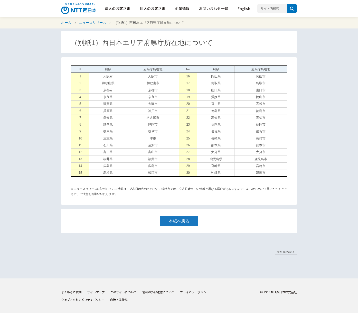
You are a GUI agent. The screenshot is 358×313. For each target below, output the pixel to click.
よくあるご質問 (71, 292)
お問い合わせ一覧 (213, 8)
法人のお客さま (117, 8)
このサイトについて (123, 292)
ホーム (66, 23)
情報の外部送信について (158, 292)
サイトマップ (96, 292)
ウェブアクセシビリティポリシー (82, 299)
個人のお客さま (152, 8)
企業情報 (182, 8)
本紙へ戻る (179, 221)
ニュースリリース (92, 23)
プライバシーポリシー (194, 292)
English (243, 8)
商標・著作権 (119, 299)
